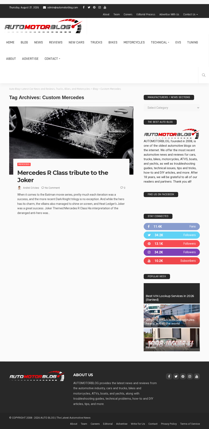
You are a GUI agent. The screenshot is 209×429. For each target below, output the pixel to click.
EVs (178, 42)
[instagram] (172, 252)
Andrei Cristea (31, 188)
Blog (24, 42)
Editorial (108, 423)
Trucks (96, 42)
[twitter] (172, 235)
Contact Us (189, 14)
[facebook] (172, 226)
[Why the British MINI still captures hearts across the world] (172, 315)
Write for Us (138, 423)
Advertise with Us (169, 14)
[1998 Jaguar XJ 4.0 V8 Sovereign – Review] (172, 339)
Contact (51, 58)
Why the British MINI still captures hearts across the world (170, 321)
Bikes (112, 42)
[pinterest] (172, 243)
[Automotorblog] (43, 26)
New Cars (76, 42)
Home (10, 42)
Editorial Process (146, 14)
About (106, 14)
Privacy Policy (169, 423)
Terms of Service (190, 423)
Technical (159, 42)
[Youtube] (172, 260)
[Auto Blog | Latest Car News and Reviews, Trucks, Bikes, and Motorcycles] (37, 376)
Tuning (192, 42)
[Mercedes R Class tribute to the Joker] (71, 140)
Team (116, 14)
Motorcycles (134, 42)
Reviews (55, 42)
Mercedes (24, 164)
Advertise (30, 58)
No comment (52, 188)
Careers (128, 14)
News (38, 42)
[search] (203, 75)
